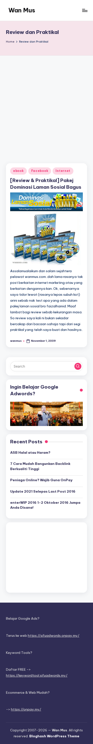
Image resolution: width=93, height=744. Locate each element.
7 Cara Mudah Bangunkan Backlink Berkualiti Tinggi (40, 466)
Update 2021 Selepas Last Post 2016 (42, 491)
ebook (18, 171)
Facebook (39, 171)
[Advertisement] (46, 104)
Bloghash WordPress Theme (54, 736)
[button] (77, 366)
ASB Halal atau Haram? (30, 452)
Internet (63, 171)
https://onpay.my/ (26, 709)
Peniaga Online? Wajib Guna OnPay (41, 480)
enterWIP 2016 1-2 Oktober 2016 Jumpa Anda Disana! (45, 505)
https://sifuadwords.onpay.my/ (53, 635)
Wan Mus (21, 10)
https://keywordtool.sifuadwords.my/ (36, 675)
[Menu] (84, 10)
